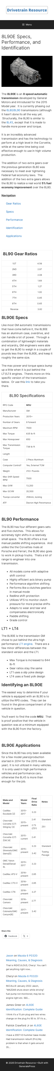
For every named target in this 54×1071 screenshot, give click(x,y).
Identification (14, 227)
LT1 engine (25, 643)
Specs (10, 211)
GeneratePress (27, 1066)
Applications (14, 236)
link (28, 381)
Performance (14, 219)
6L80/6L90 (13, 110)
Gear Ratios (13, 203)
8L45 (9, 122)
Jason (9, 955)
